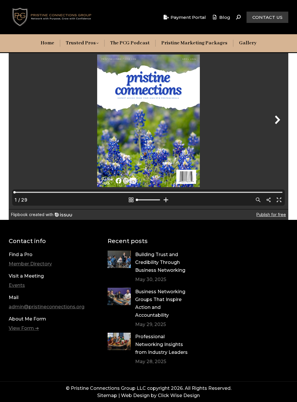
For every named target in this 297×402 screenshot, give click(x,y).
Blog (224, 17)
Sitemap (107, 395)
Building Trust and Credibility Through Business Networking (160, 262)
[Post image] (119, 259)
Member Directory (30, 264)
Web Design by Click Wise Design (160, 395)
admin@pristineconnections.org (46, 306)
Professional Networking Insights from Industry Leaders (161, 344)
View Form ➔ (24, 328)
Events (17, 285)
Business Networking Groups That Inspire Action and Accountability (160, 303)
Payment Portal (188, 17)
